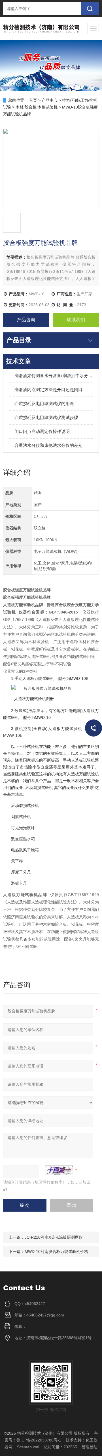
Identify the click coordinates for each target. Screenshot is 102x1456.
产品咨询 (26, 319)
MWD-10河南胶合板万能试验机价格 (56, 1251)
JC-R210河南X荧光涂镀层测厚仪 (54, 1237)
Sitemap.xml (28, 1447)
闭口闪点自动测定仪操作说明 (42, 431)
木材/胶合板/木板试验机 (37, 107)
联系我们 (76, 319)
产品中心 (50, 100)
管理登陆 (89, 1447)
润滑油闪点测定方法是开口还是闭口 (48, 389)
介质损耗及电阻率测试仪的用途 (44, 403)
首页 (33, 100)
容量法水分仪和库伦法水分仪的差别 (48, 445)
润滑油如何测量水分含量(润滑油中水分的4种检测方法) (53, 375)
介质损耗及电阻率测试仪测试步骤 (46, 417)
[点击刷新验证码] (59, 1170)
